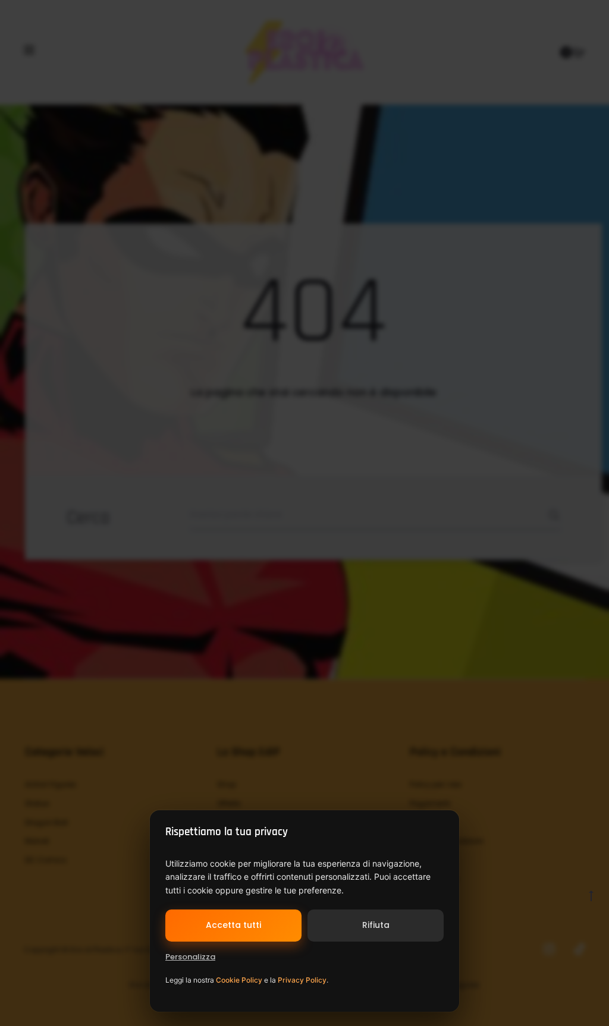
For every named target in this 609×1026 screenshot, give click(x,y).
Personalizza (190, 956)
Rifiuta (376, 925)
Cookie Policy (239, 979)
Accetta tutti (233, 925)
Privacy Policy (302, 979)
